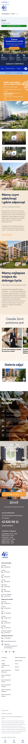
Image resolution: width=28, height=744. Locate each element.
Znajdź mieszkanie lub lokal (5, 665)
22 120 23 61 (7, 596)
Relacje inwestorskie (20, 657)
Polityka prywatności (6, 713)
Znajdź (14, 742)
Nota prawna (4, 710)
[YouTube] (13, 652)
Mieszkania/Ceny (10, 68)
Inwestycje (4, 657)
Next (25, 341)
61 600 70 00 (7, 618)
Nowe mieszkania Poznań (6, 680)
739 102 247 (7, 572)
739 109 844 (7, 586)
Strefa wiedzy (18, 660)
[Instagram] (6, 652)
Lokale (3, 660)
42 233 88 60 (7, 613)
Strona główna (6, 13)
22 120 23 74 (7, 632)
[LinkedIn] (10, 652)
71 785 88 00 (7, 638)
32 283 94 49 (7, 603)
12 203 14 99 (7, 608)
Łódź (13, 13)
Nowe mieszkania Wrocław (6, 685)
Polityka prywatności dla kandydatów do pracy (12, 717)
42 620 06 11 (19, 73)
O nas (16, 663)
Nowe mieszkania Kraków (6, 695)
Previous (4, 341)
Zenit (2, 68)
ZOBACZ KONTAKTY (7, 525)
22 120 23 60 (7, 623)
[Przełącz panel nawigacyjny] (5, 741)
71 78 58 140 (7, 627)
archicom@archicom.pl (10, 641)
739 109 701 (7, 576)
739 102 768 (7, 567)
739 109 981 (7, 591)
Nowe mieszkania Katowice (6, 690)
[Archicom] (14, 7)
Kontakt (19, 68)
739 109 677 (7, 581)
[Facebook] (2, 652)
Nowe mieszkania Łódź (6, 676)
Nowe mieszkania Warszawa (6, 671)
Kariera (17, 667)
